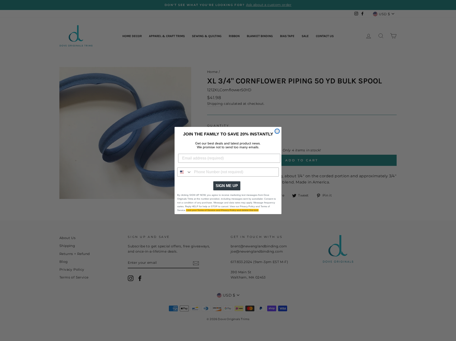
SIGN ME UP (227, 186)
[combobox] (184, 172)
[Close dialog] (277, 131)
